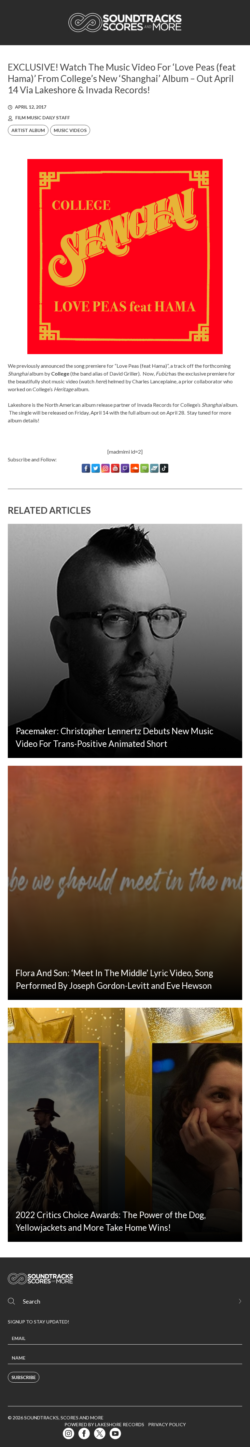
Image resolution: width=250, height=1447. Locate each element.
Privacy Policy (167, 1424)
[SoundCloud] (134, 468)
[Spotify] (144, 468)
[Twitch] (125, 468)
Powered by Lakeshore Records (104, 1424)
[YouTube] (115, 468)
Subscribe (23, 1377)
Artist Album (28, 130)
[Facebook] (85, 468)
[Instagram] (105, 468)
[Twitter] (95, 468)
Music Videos (70, 130)
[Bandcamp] (154, 468)
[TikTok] (164, 468)
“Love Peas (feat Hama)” (141, 366)
